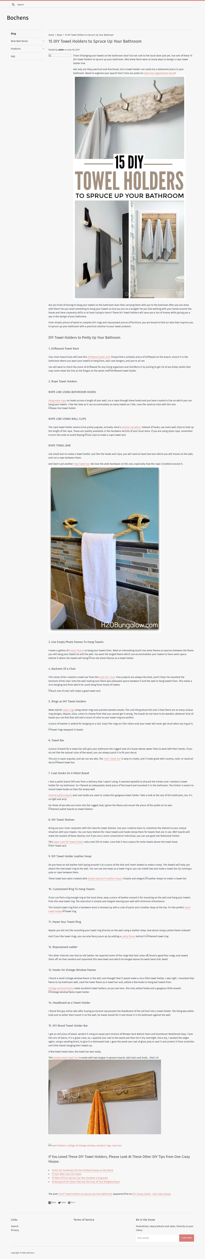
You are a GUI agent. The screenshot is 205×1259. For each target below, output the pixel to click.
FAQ (13, 56)
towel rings (68, 709)
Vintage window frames (61, 988)
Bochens (30, 1253)
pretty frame (128, 936)
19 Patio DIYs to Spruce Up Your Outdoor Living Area (80, 1177)
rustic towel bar (112, 758)
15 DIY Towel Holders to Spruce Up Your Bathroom (85, 1194)
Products (27, 48)
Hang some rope (57, 400)
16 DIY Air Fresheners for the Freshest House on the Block (82, 1170)
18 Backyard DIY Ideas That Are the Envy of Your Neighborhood (86, 1181)
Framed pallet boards (60, 795)
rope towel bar (82, 463)
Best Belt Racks (27, 41)
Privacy (15, 1230)
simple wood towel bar (65, 1057)
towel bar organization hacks (159, 73)
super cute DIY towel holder (68, 841)
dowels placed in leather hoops (105, 878)
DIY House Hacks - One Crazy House (152, 1194)
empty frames (76, 650)
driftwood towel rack (98, 357)
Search (14, 1226)
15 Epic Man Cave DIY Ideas (66, 1174)
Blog (13, 33)
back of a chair (107, 677)
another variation (130, 427)
